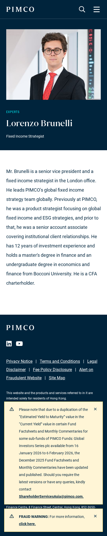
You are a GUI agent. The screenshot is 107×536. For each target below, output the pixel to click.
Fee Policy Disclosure (52, 369)
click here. (27, 524)
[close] (95, 409)
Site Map (57, 377)
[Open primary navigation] (96, 9)
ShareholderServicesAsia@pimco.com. (51, 496)
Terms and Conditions (60, 361)
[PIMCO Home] (20, 9)
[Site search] (82, 9)
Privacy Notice (19, 361)
